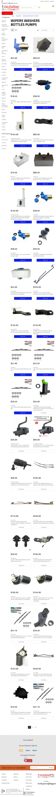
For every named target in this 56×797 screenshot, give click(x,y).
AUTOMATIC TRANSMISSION (5, 25)
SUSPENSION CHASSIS (5, 123)
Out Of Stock (43, 413)
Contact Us (52, 1)
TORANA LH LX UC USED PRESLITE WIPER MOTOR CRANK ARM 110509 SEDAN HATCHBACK (42, 332)
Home (13, 16)
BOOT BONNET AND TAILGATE (5, 39)
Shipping (4, 148)
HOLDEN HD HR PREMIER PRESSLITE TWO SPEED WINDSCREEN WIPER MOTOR (20, 675)
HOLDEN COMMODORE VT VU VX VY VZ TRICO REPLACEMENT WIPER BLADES (21, 637)
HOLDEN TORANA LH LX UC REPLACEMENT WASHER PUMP (20, 255)
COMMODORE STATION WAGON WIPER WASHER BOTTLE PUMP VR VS (42, 102)
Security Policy (29, 786)
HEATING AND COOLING (5, 78)
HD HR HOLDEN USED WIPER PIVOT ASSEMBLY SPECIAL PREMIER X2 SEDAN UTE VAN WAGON (21, 523)
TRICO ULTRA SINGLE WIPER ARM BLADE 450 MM (21, 369)
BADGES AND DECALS (5, 29)
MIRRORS (4, 98)
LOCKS (3, 89)
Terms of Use (29, 777)
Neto (33, 794)
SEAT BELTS (4, 112)
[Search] (39, 7)
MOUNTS (4, 101)
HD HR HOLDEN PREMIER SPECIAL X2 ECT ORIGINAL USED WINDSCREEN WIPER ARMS (43, 484)
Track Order (4, 780)
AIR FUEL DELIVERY (4, 21)
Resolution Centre (6, 783)
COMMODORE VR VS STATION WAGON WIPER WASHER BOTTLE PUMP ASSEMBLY (21, 140)
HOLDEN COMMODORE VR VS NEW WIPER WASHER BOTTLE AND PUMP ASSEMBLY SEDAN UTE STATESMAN (20, 217)
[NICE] (30, 549)
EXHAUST (4, 129)
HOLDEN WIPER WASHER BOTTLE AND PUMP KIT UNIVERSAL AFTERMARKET (21, 293)
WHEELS (3, 127)
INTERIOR (4, 82)
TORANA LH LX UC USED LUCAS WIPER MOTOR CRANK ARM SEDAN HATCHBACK (20, 331)
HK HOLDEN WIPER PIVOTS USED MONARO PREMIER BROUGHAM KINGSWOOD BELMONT (43, 522)
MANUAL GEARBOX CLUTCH (4, 94)
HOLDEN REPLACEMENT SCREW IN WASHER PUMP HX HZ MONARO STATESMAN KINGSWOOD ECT (43, 217)
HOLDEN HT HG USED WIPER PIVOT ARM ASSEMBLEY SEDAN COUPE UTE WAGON (42, 675)
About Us (47, 1)
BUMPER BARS (4, 47)
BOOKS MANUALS (4, 34)
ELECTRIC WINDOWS (4, 60)
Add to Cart (23, 69)
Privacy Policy (29, 780)
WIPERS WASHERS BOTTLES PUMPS (31, 16)
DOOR (3, 56)
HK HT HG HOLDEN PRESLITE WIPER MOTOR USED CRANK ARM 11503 (43, 140)
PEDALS (3, 109)
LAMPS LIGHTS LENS (5, 85)
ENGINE (3, 66)
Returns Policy (5, 139)
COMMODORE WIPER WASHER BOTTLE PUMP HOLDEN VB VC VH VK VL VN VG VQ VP (21, 64)
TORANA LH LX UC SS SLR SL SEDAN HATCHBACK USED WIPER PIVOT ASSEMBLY (43, 293)
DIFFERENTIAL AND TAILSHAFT (5, 52)
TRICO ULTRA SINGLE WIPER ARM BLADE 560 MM (21, 408)
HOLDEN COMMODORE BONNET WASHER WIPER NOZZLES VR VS (20, 560)
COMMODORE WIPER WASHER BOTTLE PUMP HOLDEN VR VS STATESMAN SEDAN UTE (21, 484)
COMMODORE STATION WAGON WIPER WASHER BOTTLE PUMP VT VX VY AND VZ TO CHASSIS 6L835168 (43, 408)
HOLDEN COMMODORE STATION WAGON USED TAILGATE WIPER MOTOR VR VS (42, 560)
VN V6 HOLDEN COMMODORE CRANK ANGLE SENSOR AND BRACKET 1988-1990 (14, 791)
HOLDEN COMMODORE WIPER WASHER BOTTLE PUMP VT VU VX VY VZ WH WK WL (42, 637)
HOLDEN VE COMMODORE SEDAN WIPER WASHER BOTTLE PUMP (42, 255)
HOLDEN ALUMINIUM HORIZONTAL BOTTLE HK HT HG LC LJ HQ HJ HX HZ (20, 179)
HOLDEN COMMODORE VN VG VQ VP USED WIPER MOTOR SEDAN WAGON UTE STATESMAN (43, 599)
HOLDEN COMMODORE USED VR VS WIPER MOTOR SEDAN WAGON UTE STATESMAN (21, 598)
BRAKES (3, 43)
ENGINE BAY (4, 69)
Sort (38, 30)
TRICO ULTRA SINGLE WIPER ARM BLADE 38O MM (21, 102)
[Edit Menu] (4, 145)
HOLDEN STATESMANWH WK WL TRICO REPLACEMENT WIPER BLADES (42, 713)
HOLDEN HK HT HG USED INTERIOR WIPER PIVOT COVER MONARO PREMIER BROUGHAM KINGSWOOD (43, 65)
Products (42, 1)
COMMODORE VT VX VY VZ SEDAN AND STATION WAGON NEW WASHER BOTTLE (20, 446)
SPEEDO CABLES (3, 116)
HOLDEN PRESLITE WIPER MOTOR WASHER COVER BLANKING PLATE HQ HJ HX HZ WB (21, 713)
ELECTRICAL (4, 63)
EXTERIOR (4, 72)
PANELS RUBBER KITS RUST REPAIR (5, 105)
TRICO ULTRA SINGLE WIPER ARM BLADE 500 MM (43, 369)
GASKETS (4, 75)
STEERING (4, 119)
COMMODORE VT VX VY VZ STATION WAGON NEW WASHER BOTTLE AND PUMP (43, 446)
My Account (4, 777)
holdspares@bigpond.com (10, 3)
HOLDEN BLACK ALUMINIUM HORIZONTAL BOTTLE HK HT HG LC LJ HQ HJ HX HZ (42, 179)
